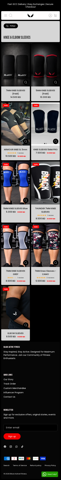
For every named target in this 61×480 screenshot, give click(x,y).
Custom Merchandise (15, 388)
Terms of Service (20, 465)
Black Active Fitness (18, 474)
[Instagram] (11, 446)
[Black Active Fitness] (30, 15)
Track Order (10, 383)
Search (6, 465)
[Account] (49, 15)
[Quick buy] (25, 82)
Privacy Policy (50, 465)
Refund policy (35, 465)
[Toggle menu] (5, 15)
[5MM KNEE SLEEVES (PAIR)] (45, 64)
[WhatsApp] (16, 446)
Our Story (8, 379)
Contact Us (9, 396)
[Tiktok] (22, 446)
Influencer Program (14, 392)
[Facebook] (5, 446)
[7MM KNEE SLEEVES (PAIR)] (15, 64)
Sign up (12, 436)
